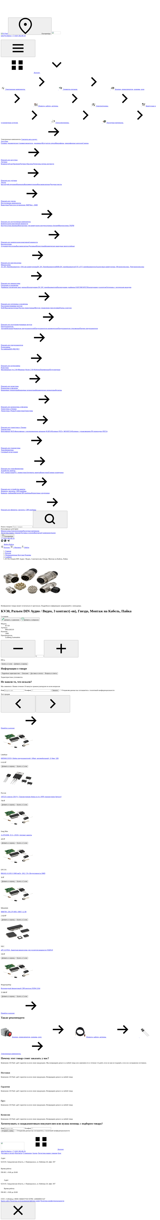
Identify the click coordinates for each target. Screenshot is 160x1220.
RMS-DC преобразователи (66, 267)
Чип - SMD (33, 205)
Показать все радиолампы (10, 366)
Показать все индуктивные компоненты (16, 222)
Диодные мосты (56, 184)
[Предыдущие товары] (18, 703)
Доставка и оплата (27, 533)
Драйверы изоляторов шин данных (14, 287)
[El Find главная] (4, 33)
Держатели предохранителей (24, 328)
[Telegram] (8, 39)
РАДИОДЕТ (14, 349)
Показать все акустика (9, 160)
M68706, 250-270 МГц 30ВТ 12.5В (13, 912)
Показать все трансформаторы (12, 469)
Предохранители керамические (46, 328)
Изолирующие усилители (96, 287)
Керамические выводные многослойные (60, 246)
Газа (10, 164)
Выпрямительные (30, 184)
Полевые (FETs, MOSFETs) (61, 431)
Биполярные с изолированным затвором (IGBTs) (33, 431)
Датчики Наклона (26, 164)
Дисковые (32, 246)
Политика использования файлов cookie (25, 1201)
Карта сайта (5, 1201)
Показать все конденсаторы (11, 263)
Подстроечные (54, 370)
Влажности (5, 164)
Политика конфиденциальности (52, 1201)
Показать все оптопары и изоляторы (14, 304)
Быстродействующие (8, 184)
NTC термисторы (7, 472)
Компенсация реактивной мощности (14, 224)
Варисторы (44, 472)
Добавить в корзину (20, 664)
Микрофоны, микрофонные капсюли (69, 143)
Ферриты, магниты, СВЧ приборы (13, 491)
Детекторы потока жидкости (43, 164)
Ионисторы (40, 246)
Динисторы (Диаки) (8, 411)
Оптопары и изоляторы (9, 285)
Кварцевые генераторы (9, 390)
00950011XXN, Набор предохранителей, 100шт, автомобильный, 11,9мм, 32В (30, 758)
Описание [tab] (25, 673)
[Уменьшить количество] (18, 648)
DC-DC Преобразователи (46, 267)
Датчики (4, 162)
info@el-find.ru (6, 36)
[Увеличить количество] (61, 648)
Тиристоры (28, 411)
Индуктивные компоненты (11, 203)
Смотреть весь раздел (29, 139)
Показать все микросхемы (10, 283)
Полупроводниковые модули (11, 306)
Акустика (4, 141)
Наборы (37, 370)
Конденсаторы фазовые (9, 225)
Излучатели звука (48, 143)
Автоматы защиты (33, 472)
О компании (46, 533)
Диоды (3, 182)
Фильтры (58, 390)
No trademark (5, 349)
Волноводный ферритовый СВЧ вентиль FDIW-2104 (20, 988)
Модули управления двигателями (47, 308)
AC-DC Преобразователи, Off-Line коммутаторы (19, 267)
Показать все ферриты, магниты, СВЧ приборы (18, 510)
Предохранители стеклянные (69, 328)
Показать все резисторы (10, 386)
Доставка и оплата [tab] (37, 673)
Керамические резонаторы (45, 390)
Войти (11, 544)
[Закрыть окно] (18, 1210)
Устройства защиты (8, 470)
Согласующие (13, 452)
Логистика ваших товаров (10, 533)
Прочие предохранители (89, 328)
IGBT (3, 308)
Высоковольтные (43, 184)
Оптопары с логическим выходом (118, 287)
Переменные (44, 370)
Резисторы (5, 368)
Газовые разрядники (56, 472)
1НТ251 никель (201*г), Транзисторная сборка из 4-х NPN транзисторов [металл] (31, 797)
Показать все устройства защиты (13, 489)
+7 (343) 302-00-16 (19, 36)
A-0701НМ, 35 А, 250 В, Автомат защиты (16, 835)
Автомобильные (7, 328)
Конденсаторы (6, 244)
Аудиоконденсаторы (8, 246)
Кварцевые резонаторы (26, 390)
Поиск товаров (6, 527)
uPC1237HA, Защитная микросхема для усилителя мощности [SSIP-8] (27, 950)
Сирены (86, 143)
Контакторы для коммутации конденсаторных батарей (38, 225)
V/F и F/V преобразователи (86, 267)
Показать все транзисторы (10, 448)
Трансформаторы (7, 450)
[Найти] (50, 519)
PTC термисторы (20, 472)
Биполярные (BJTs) (8, 431)
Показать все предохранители (12, 345)
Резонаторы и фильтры (9, 388)
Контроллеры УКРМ (66, 225)
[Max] (2, 39)
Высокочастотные (11, 308)
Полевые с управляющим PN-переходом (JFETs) (90, 431)
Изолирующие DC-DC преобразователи (42, 287)
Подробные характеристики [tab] (11, 673)
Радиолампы (5, 347)
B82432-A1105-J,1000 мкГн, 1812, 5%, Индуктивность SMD (23, 873)
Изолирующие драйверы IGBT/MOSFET (72, 287)
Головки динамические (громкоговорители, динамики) (21, 143)
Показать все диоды (8, 201)
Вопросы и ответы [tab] (51, 673)
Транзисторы (6, 429)
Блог (59, 1153)
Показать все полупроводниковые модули (16, 324)
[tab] (30, 89)
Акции (53, 533)
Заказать (55, 690)
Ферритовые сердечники (40, 493)
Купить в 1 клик (7, 664)
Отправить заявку (7, 1131)
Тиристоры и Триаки (9, 409)
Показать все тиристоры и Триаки (13, 427)
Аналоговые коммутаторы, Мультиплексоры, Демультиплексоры (120, 267)
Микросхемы (6, 265)
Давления (16, 164)
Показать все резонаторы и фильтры (14, 407)
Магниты (17, 493)
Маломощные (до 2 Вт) (9, 370)
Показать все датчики (9, 180)
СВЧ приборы (26, 493)
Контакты (37, 533)
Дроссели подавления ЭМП (19, 205)
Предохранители (7, 326)
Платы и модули (65, 308)
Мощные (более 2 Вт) (26, 370)
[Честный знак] (56, 33)
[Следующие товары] (53, 703)
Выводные (5, 205)
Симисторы (20, 411)
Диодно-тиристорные (26, 308)
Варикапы (20, 184)
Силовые (4, 452)
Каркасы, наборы (7, 493)
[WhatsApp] (5, 39)
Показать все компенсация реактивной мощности (19, 242)
